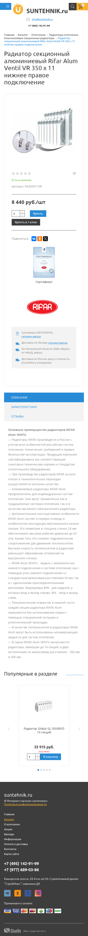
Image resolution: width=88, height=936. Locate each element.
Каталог (9, 819)
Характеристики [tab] (24, 407)
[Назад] (7, 729)
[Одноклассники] (39, 238)
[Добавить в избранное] (74, 173)
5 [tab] (50, 770)
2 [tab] (41, 770)
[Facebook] (28, 893)
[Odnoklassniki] (17, 893)
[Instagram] (38, 893)
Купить (38, 213)
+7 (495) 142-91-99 (39, 25)
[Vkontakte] (7, 893)
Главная (9, 814)
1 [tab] (38, 770)
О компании (12, 824)
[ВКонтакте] (34, 238)
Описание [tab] (19, 397)
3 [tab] (44, 770)
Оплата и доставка (16, 844)
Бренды (9, 834)
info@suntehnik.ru (42, 19)
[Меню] (5, 6)
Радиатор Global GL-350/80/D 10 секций (44, 730)
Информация (12, 839)
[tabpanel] (44, 725)
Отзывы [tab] (17, 416)
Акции (8, 829)
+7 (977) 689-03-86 (21, 869)
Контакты (10, 849)
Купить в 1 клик (26, 222)
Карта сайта (11, 854)
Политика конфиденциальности (25, 804)
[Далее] (80, 729)
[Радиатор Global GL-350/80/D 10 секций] (44, 705)
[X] (45, 238)
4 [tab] (47, 770)
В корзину (50, 756)
